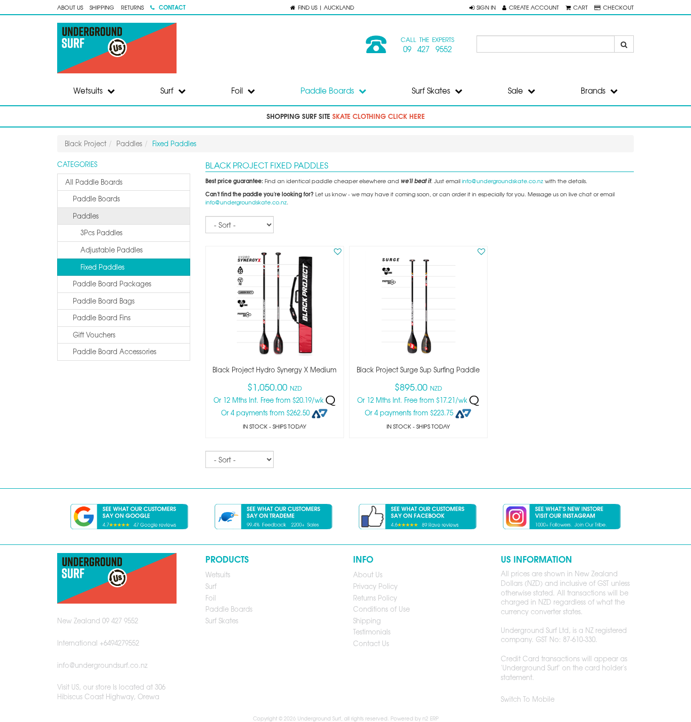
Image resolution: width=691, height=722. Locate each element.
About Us (70, 7)
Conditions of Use (381, 609)
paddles (86, 216)
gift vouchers (94, 334)
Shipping (102, 7)
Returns (132, 7)
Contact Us (371, 643)
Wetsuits (89, 90)
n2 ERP (430, 718)
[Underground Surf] (197, 48)
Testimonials (372, 631)
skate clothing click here (378, 116)
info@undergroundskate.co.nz (502, 181)
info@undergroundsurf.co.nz (102, 665)
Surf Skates (432, 90)
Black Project (85, 143)
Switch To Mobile (527, 699)
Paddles (129, 143)
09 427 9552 (427, 49)
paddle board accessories (114, 351)
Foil (238, 90)
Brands (594, 90)
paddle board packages (112, 283)
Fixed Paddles (102, 267)
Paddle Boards (328, 90)
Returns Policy (375, 598)
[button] (482, 7)
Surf (168, 90)
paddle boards (96, 198)
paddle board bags (104, 301)
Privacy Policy (375, 586)
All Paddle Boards (93, 182)
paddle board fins (102, 317)
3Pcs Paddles (101, 232)
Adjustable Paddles (111, 249)
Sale (516, 90)
